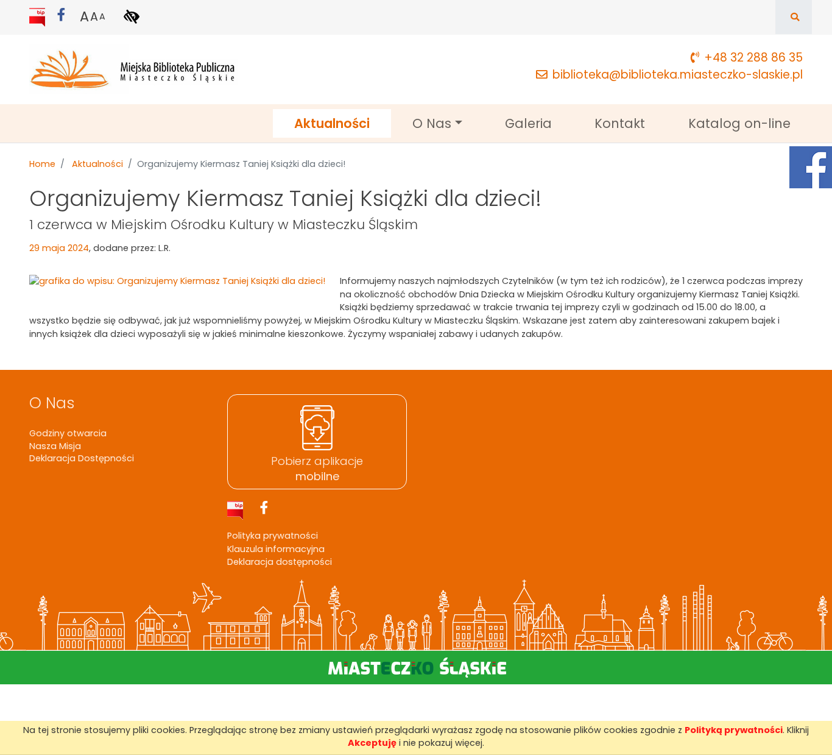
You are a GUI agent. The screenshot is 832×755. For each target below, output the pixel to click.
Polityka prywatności (272, 536)
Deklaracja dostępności (279, 562)
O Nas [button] (431, 123)
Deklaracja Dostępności (81, 458)
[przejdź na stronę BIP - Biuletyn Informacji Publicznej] (38, 16)
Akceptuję (372, 743)
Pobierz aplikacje (317, 468)
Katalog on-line (739, 123)
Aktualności (342, 123)
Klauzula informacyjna (276, 549)
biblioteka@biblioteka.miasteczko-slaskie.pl (677, 74)
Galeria (528, 123)
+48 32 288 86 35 (753, 57)
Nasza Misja (55, 446)
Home (42, 164)
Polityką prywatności (734, 730)
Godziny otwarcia (68, 433)
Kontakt (619, 123)
